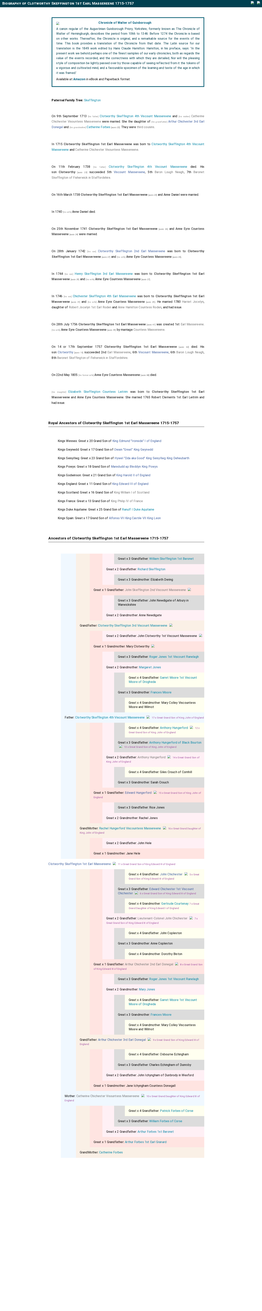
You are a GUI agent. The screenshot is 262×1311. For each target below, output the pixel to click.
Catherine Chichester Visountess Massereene (106, 149)
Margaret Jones (150, 667)
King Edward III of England (130, 484)
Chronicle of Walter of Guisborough (124, 23)
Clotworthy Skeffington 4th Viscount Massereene (135, 116)
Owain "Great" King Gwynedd (133, 449)
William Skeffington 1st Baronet (171, 559)
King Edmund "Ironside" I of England (136, 441)
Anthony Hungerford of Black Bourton (175, 742)
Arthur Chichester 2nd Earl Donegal (149, 964)
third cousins (145, 127)
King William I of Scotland (131, 492)
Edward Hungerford (138, 793)
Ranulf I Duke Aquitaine (138, 509)
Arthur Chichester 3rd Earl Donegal (122, 1040)
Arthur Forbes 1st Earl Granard (145, 1142)
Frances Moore (161, 692)
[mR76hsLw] (186, 874)
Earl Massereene (192, 324)
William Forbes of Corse (165, 1121)
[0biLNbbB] (189, 590)
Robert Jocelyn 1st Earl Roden (90, 307)
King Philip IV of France (127, 501)
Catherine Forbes (98, 127)
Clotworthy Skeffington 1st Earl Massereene (79, 864)
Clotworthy (65, 352)
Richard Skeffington (151, 569)
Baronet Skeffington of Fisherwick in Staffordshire (92, 358)
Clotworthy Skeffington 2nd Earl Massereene (131, 251)
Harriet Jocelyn (193, 302)
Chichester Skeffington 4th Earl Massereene (104, 296)
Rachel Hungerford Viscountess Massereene (130, 828)
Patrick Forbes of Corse (176, 1111)
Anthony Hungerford (174, 728)
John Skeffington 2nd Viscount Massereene (155, 590)
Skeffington (92, 100)
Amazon (79, 79)
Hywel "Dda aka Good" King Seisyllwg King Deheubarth (152, 458)
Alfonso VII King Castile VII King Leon (135, 518)
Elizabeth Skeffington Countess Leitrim (98, 392)
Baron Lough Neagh (169, 172)
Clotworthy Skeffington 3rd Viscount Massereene (132, 625)
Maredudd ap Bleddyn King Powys (134, 466)
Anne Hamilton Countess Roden (140, 307)
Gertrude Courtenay (175, 903)
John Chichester (171, 874)
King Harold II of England (133, 475)
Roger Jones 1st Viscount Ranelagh (174, 657)
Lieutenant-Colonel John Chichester (162, 918)
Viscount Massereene (129, 172)
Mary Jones (147, 989)
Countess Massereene (149, 329)
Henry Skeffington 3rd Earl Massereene (104, 274)
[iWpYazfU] (191, 728)
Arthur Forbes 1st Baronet (156, 1131)
